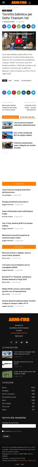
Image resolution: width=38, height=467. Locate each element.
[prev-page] (3, 153)
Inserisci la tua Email (10, 423)
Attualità (15, 7)
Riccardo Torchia (9, 21)
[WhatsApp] (19, 26)
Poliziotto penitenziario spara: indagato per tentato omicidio (25, 145)
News (9, 7)
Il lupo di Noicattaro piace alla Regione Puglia (24, 373)
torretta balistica (26, 80)
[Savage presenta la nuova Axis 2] (7, 364)
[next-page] (6, 153)
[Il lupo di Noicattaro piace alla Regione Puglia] (7, 374)
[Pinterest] (14, 26)
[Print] (28, 26)
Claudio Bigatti (7, 195)
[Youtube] (27, 342)
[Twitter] (9, 26)
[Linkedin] (24, 26)
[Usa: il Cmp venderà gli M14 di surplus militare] (7, 135)
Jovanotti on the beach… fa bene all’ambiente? (30, 107)
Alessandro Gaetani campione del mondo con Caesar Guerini (9, 107)
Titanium (16, 80)
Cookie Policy (32, 460)
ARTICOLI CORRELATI (10, 117)
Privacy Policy (16, 431)
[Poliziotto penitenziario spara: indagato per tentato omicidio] (7, 145)
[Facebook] (4, 26)
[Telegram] (33, 26)
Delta (10, 80)
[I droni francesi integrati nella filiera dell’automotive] (7, 125)
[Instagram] (16, 342)
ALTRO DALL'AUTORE (27, 117)
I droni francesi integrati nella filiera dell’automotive (24, 353)
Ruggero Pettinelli (7, 204)
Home (4, 7)
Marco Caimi (6, 258)
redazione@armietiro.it (19, 333)
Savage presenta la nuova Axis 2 (15, 202)
